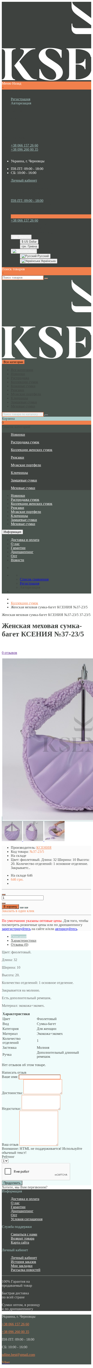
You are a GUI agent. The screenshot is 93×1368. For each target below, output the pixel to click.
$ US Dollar (29, 241)
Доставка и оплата (25, 540)
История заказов (23, 1262)
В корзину (10, 906)
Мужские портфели (26, 394)
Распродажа (20, 378)
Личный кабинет (24, 1258)
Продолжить (12, 1183)
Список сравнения (34, 188)
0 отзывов (9, 653)
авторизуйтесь (66, 929)
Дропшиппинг (22, 552)
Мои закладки (22, 1266)
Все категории (22, 370)
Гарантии (18, 548)
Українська (48, 261)
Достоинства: (12, 1093)
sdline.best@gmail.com (18, 1355)
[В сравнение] (26, 907)
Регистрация (20, 99)
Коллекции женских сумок (31, 450)
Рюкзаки (17, 390)
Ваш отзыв (10, 1144)
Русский (43, 256)
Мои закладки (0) (33, 184)
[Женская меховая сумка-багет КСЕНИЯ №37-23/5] (12, 840)
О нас (15, 544)
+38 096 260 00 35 (24, 149)
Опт (14, 556)
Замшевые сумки (24, 402)
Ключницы (19, 398)
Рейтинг (8, 1157)
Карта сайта (20, 1242)
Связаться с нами (24, 1234)
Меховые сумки (23, 406)
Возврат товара (22, 1238)
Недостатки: (11, 1109)
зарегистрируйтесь (16, 929)
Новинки (18, 374)
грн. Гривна (29, 246)
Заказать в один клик (18, 911)
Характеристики (23, 940)
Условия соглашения (26, 1219)
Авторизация (21, 103)
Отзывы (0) (19, 944)
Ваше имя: (10, 1077)
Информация (12, 532)
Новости (17, 560)
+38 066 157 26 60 (24, 145)
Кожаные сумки (23, 386)
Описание (18, 936)
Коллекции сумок (24, 382)
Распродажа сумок (25, 442)
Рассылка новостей (25, 1270)
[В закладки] (21, 907)
